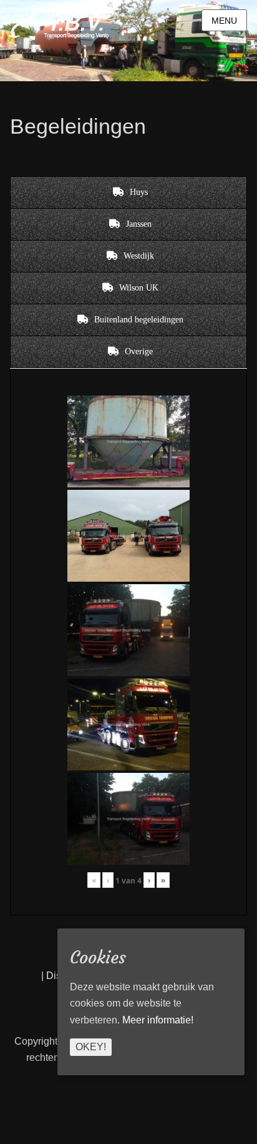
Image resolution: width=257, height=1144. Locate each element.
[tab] (128, 192)
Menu (224, 21)
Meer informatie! (157, 1020)
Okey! (90, 1047)
